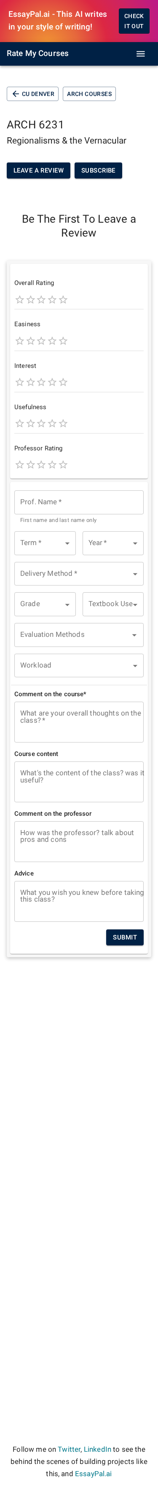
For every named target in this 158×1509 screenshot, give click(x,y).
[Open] (134, 635)
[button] (45, 543)
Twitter (69, 1449)
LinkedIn (97, 1449)
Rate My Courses (38, 53)
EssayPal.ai (93, 1474)
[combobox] (79, 507)
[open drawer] (140, 53)
